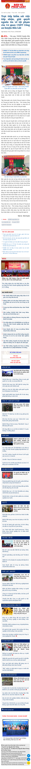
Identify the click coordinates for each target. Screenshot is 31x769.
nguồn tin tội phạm (6, 224)
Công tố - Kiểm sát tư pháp (11, 401)
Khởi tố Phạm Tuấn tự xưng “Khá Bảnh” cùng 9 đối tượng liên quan (15, 424)
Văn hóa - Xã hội (7, 538)
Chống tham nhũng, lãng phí (11, 605)
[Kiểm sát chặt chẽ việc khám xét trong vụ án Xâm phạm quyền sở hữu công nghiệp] (7, 508)
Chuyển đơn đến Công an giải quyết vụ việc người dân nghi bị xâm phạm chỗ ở (15, 599)
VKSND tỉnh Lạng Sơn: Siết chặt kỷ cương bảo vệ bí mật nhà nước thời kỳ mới (15, 385)
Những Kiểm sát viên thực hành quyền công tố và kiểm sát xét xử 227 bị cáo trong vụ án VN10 (16, 302)
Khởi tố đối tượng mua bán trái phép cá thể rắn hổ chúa (15, 520)
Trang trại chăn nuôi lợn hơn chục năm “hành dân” (16, 308)
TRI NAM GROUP (6, 766)
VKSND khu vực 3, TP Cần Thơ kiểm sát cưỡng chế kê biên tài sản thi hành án (16, 244)
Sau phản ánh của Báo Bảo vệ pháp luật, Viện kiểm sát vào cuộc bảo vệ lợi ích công (15, 693)
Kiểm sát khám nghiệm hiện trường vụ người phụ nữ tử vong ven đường (15, 589)
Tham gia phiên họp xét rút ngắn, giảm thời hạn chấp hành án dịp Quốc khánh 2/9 (16, 235)
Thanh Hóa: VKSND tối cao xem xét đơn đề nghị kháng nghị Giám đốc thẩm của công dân (15, 703)
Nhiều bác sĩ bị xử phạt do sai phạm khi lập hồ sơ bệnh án (15, 560)
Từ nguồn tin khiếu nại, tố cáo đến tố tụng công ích (15, 242)
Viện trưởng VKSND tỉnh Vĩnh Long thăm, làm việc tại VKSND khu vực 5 (16, 313)
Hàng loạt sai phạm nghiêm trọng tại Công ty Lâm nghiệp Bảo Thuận (15, 635)
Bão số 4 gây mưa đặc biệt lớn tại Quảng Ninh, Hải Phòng (15, 550)
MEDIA (4, 258)
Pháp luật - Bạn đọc (8, 571)
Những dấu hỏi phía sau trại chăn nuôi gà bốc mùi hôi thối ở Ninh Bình (21, 679)
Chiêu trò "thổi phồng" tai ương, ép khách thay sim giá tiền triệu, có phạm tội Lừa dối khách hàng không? (21, 647)
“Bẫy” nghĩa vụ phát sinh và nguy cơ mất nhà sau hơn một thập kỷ (15, 669)
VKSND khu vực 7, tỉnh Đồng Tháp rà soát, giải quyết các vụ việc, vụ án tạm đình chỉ (15, 380)
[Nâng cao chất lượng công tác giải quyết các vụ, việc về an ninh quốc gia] (15, 268)
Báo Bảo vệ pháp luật (8, 709)
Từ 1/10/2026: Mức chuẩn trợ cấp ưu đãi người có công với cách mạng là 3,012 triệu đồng (21, 543)
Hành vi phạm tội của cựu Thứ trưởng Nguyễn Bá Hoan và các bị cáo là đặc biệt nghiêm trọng (16, 335)
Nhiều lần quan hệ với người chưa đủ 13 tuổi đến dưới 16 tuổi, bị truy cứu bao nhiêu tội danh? (15, 659)
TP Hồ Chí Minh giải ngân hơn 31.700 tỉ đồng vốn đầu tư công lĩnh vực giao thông (15, 525)
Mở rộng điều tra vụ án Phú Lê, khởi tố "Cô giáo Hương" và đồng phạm (15, 429)
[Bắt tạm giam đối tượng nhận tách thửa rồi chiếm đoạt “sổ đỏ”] (7, 407)
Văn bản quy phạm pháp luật (15, 356)
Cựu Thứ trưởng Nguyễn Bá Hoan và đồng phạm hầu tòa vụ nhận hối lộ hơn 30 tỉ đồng (16, 346)
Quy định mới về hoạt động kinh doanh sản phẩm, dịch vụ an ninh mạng (21, 372)
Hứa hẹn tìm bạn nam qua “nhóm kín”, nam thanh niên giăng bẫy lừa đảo (15, 419)
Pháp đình (5, 435)
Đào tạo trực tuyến (17, 768)
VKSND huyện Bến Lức (13, 219)
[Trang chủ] (15, 6)
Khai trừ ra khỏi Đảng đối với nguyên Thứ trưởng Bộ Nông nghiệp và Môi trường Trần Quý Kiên (15, 619)
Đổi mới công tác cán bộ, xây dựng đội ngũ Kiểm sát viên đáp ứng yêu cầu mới (16, 238)
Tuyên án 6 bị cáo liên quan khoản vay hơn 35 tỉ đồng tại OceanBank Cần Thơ (15, 463)
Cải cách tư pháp (5, 12)
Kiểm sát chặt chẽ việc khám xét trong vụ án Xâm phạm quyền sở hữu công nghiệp (21, 508)
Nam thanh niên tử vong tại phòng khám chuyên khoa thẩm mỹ (16, 330)
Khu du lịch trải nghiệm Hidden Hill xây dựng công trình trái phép (15, 698)
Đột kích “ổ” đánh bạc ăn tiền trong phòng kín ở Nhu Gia (15, 414)
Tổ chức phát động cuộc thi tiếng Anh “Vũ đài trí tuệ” (15, 555)
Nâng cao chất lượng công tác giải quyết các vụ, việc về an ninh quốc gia (15, 279)
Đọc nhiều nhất (7, 292)
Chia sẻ (28, 755)
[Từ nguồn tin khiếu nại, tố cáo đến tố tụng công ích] (7, 475)
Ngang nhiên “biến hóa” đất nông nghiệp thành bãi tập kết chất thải (15, 584)
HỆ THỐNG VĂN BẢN (15, 352)
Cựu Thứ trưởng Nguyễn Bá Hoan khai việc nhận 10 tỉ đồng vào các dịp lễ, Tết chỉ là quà (16, 341)
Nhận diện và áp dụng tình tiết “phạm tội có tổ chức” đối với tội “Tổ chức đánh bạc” (16, 252)
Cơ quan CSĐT (15, 222)
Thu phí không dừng (7, 768)
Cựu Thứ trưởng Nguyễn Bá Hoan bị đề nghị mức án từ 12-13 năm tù (15, 455)
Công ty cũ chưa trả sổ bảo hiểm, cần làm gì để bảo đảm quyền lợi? (15, 594)
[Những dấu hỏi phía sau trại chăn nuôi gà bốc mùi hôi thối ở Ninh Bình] (7, 681)
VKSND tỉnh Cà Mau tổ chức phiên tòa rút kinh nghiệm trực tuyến (16, 248)
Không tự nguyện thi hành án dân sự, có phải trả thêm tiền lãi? (15, 654)
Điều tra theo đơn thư (9, 675)
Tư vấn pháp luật (7, 641)
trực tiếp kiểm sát (6, 222)
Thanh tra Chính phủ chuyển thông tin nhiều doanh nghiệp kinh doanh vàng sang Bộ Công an (21, 611)
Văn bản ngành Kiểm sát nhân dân (15, 361)
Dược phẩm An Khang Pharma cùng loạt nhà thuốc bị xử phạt (16, 318)
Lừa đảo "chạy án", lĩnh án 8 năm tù (11, 459)
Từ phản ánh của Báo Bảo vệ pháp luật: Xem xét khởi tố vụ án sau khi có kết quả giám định (15, 688)
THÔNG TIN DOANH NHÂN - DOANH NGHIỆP (14, 716)
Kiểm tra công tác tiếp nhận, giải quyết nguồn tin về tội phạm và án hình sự (15, 390)
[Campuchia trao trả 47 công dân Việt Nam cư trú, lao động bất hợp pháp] (7, 577)
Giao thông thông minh (17, 766)
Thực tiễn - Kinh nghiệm (18, 12)
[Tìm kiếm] (28, 763)
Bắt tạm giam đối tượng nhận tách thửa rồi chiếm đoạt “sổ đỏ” (21, 405)
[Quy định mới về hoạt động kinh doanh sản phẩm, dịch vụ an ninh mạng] (7, 373)
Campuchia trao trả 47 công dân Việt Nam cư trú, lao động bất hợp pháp (21, 576)
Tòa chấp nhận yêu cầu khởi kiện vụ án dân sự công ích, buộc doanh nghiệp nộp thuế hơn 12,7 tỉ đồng (15, 285)
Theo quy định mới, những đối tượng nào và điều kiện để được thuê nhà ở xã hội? (15, 664)
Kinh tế (4, 502)
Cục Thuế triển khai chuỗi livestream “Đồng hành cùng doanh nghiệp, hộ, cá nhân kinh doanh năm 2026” (15, 531)
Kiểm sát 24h (6, 367)
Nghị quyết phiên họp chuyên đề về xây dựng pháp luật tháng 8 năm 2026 (15, 395)
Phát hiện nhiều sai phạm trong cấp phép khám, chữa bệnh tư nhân (15, 625)
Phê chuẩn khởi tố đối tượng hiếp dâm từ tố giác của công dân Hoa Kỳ (16, 296)
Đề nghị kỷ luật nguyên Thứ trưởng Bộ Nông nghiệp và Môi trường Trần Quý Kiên (15, 630)
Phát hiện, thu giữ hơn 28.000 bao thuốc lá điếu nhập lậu (15, 515)
